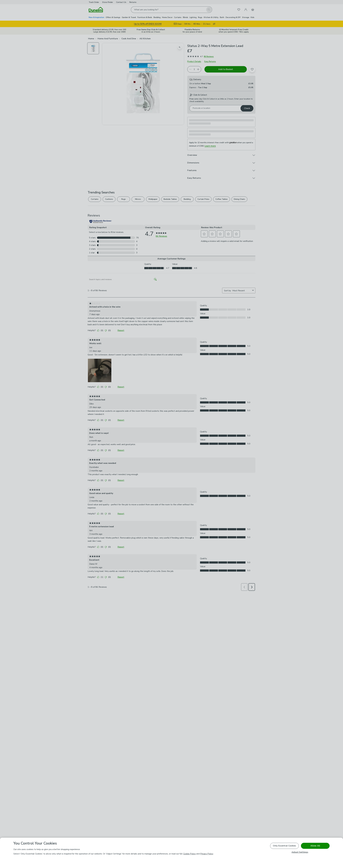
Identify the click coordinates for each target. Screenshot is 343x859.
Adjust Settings (300, 852)
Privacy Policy (206, 853)
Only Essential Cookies (284, 845)
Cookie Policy (189, 853)
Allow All (315, 845)
